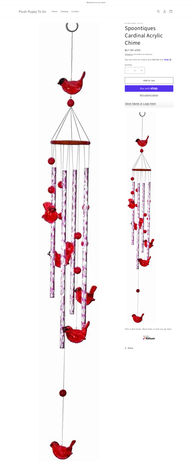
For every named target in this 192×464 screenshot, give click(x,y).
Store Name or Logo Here (140, 103)
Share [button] (130, 348)
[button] (158, 11)
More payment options (149, 95)
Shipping (129, 54)
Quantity (128, 65)
